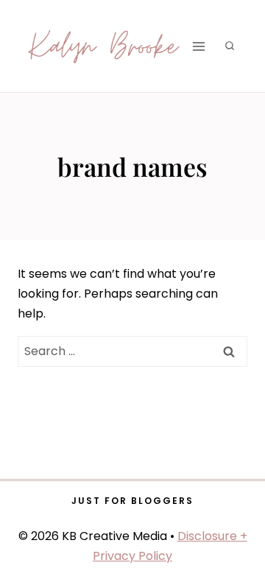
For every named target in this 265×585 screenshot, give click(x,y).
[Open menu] (198, 46)
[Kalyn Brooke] (104, 46)
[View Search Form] (229, 46)
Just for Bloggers (132, 500)
